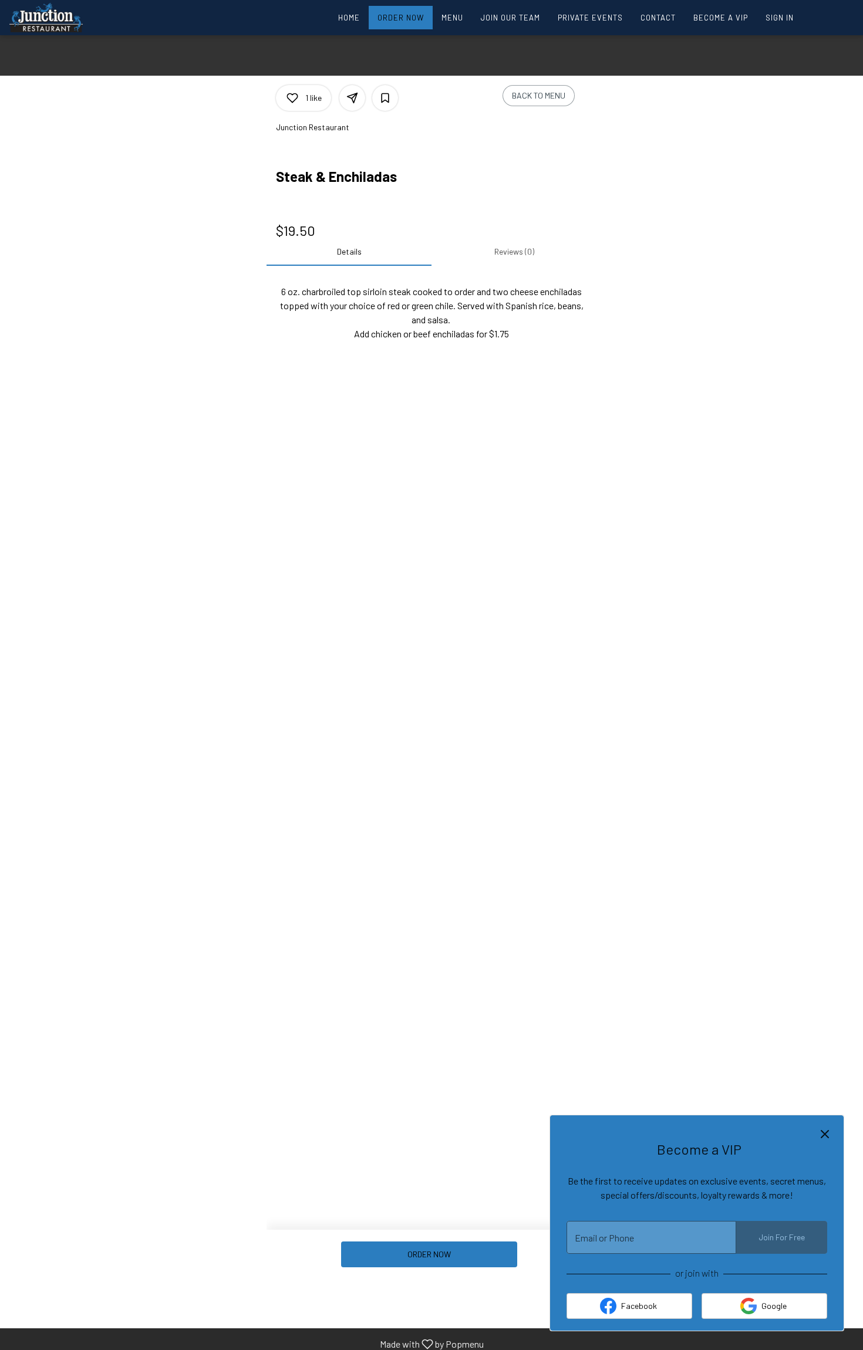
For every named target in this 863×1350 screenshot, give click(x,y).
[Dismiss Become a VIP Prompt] (825, 1134)
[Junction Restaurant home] (62, 17)
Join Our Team (510, 17)
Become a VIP (720, 17)
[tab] (349, 252)
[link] (429, 1254)
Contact (658, 17)
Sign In (780, 17)
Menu (452, 17)
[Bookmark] (385, 98)
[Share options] (352, 98)
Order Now (400, 17)
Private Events (590, 17)
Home (349, 17)
